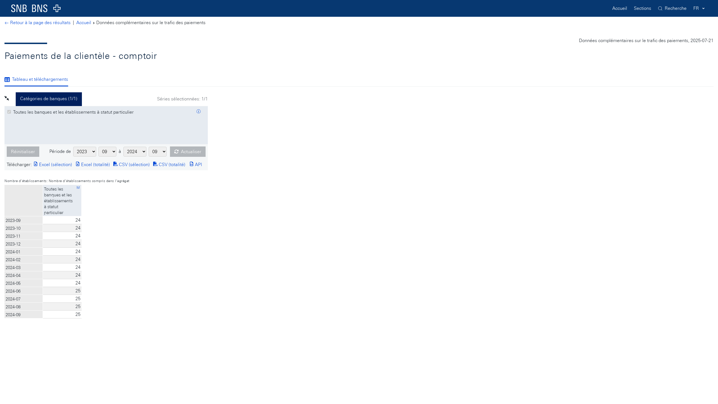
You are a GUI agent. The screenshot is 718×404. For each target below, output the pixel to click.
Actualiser (191, 151)
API (198, 164)
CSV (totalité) (171, 164)
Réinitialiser (23, 151)
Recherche (676, 8)
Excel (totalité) (95, 164)
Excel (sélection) (55, 164)
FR (696, 8)
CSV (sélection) (134, 164)
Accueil (619, 8)
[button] (10, 99)
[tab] (38, 80)
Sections (642, 8)
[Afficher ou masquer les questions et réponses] (198, 112)
